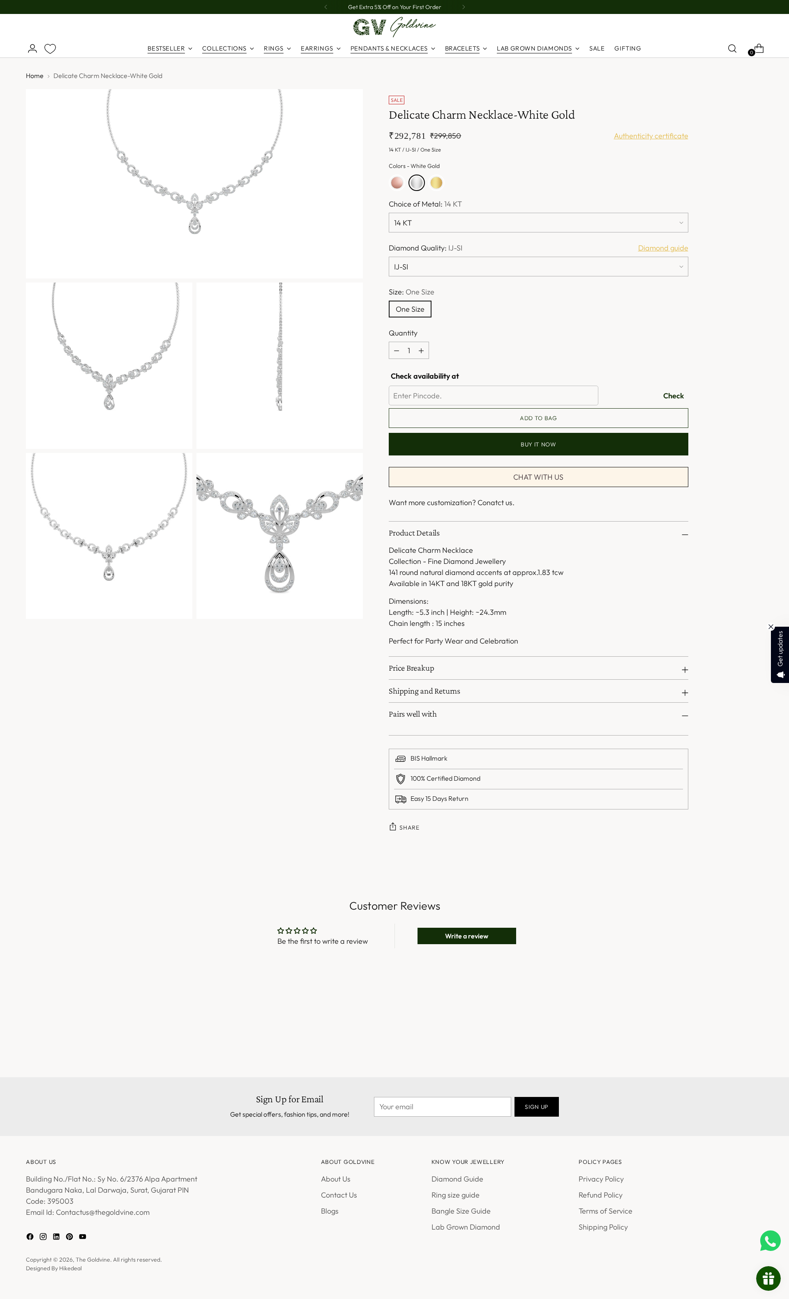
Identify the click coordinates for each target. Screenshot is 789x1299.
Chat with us (538, 477)
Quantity (403, 333)
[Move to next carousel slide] (675, 1016)
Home (35, 75)
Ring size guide (455, 1195)
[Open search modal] (732, 48)
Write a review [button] (466, 936)
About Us (336, 1179)
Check (673, 395)
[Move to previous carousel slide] (656, 1016)
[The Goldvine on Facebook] (31, 1238)
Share (409, 827)
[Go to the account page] (29, 48)
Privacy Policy (601, 1179)
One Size (410, 309)
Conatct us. (496, 502)
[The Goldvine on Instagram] (44, 1238)
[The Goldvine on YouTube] (83, 1238)
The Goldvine (93, 1259)
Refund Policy (601, 1195)
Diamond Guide (457, 1179)
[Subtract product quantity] (421, 350)
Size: (411, 292)
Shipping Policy (603, 1227)
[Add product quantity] (396, 350)
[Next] (463, 7)
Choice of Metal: (425, 204)
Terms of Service (605, 1211)
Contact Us (339, 1195)
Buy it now (538, 444)
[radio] (397, 183)
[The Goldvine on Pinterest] (70, 1238)
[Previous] (326, 7)
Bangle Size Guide (461, 1211)
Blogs (330, 1211)
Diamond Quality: (425, 248)
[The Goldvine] (394, 27)
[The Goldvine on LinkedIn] (57, 1238)
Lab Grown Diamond (465, 1227)
